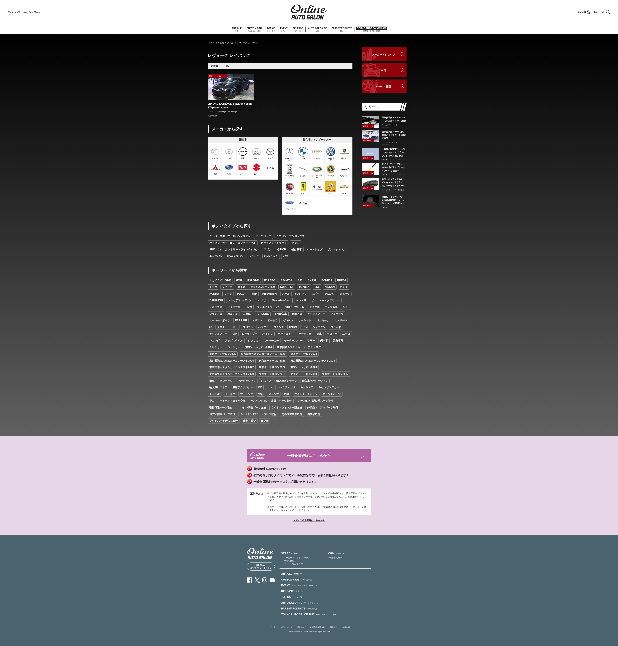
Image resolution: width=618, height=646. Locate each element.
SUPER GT (287, 287)
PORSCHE (262, 313)
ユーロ (346, 333)
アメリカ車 (331, 307)
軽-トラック (271, 256)
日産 (317, 287)
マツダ (228, 293)
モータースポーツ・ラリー (299, 340)
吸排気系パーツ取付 (221, 407)
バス (285, 256)
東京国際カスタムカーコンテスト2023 (312, 360)
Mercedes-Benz (281, 300)
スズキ (315, 293)
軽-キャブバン (235, 256)
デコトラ (332, 333)
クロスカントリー (227, 327)
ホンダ (344, 287)
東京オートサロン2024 (303, 354)
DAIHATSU (216, 300)
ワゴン (268, 249)
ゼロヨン (288, 320)
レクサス (227, 287)
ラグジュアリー (316, 313)
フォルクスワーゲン (268, 307)
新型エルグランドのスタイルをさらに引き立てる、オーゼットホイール (393, 182)
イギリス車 (215, 307)
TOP (210, 43)
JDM (305, 327)
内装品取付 (313, 414)
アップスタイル (234, 340)
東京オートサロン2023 (272, 360)
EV (260, 387)
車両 (383, 70)
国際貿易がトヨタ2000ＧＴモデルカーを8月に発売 (394, 119)
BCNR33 (326, 280)
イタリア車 (233, 307)
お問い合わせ (286, 627)
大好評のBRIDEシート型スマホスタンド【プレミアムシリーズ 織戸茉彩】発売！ (394, 152)
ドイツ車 (314, 307)
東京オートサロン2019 (303, 374)
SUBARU (300, 293)
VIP (235, 333)
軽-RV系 (281, 249)
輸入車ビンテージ (286, 380)
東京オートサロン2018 (272, 374)
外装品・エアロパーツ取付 (322, 407)
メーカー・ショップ (383, 54)
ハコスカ (261, 300)
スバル (230, 43)
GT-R (239, 280)
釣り (286, 394)
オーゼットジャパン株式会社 (393, 190)
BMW (248, 307)
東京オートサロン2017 (335, 374)
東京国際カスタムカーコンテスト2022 (231, 367)
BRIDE (385, 160)
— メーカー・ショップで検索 (295, 558)
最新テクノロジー (243, 387)
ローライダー (249, 333)
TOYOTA (304, 287)
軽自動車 (296, 249)
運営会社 (301, 627)
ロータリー (233, 347)
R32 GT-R (253, 280)
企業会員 (346, 627)
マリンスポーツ (332, 394)
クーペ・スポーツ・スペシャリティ (230, 236)
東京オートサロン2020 (303, 367)
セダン (296, 243)
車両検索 (219, 43)
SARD (384, 207)
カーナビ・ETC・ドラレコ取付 (258, 414)
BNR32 (312, 280)
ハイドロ (267, 333)
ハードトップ (314, 249)
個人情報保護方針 (317, 627)
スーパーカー (271, 340)
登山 (212, 400)
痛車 (319, 333)
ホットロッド (285, 333)
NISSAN (330, 287)
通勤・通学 (249, 420)
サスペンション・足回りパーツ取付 (271, 400)
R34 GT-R (286, 280)
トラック (254, 256)
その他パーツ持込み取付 (223, 420)
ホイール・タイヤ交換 (232, 400)
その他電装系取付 (292, 414)
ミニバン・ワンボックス (290, 236)
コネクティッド (286, 387)
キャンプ (274, 394)
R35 (300, 280)
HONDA (214, 293)
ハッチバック (263, 236)
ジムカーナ (322, 320)
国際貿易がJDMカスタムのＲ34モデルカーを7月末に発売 (394, 134)
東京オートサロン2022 (272, 367)
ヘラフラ (263, 327)
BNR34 (341, 280)
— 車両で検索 (287, 561)
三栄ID (270, 500)
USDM (293, 327)
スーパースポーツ (219, 320)
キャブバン (215, 256)
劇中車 (324, 340)
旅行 (260, 394)
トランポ (214, 394)
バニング (214, 340)
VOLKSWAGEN (294, 307)
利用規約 (333, 627)
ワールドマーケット (390, 125)
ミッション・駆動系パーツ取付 (315, 400)
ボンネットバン (337, 249)
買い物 (265, 420)
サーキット (304, 320)
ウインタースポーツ (306, 394)
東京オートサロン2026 (258, 347)
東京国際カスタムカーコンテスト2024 (231, 360)
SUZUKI (329, 293)
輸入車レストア (218, 387)
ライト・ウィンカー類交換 (286, 407)
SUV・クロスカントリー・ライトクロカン (234, 249)
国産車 (247, 313)
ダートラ (272, 320)
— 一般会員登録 (334, 558)
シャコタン (319, 327)
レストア (266, 380)
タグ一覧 (272, 627)
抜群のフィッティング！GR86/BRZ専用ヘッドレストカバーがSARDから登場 (393, 200)
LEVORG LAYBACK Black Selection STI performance (230, 105)
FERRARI (241, 320)
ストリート (340, 320)
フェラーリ (337, 313)
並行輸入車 (280, 313)
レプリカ (253, 340)
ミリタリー (215, 347)
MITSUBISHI (269, 293)
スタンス (279, 327)
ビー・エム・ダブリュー (325, 300)
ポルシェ (232, 313)
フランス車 (215, 313)
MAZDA (242, 293)
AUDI (346, 307)
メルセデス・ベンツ (239, 300)
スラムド (336, 327)
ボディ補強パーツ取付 (222, 414)
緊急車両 (338, 340)
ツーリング (246, 394)
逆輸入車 (297, 313)
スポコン (248, 327)
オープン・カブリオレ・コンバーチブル (232, 243)
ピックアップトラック (274, 243)
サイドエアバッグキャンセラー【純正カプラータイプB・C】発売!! (393, 167)
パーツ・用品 (383, 86)
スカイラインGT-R (220, 280)
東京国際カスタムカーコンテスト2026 (299, 347)
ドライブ (230, 394)
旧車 (212, 380)
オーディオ (305, 333)
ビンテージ (226, 380)
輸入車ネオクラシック (315, 380)
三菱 (254, 293)
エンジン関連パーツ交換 (252, 407)
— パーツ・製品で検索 (292, 564)
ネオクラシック (247, 380)
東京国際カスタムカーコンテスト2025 (263, 354)
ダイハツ (344, 293)
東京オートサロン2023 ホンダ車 (256, 287)
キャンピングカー (328, 387)
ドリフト (257, 320)
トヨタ (213, 287)
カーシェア (306, 387)
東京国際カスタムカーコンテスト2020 (231, 374)
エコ (269, 387)
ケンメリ (301, 300)
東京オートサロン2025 (222, 354)
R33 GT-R (270, 280)
